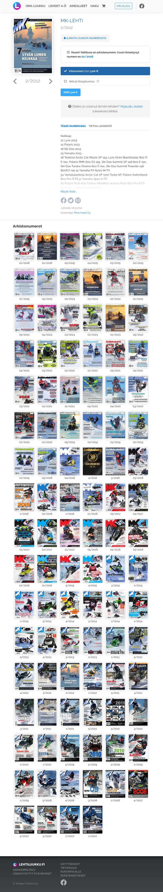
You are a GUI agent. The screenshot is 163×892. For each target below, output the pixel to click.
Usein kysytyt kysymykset (32, 873)
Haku (94, 6)
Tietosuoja (69, 867)
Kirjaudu (123, 6)
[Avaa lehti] (24, 246)
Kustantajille (71, 871)
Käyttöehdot (70, 864)
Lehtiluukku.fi (32, 864)
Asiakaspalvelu (24, 869)
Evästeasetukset (73, 875)
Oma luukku (35, 6)
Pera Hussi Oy (82, 212)
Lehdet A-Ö (57, 6)
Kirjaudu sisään (131, 106)
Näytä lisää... (69, 191)
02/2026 (87, 56)
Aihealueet (78, 6)
